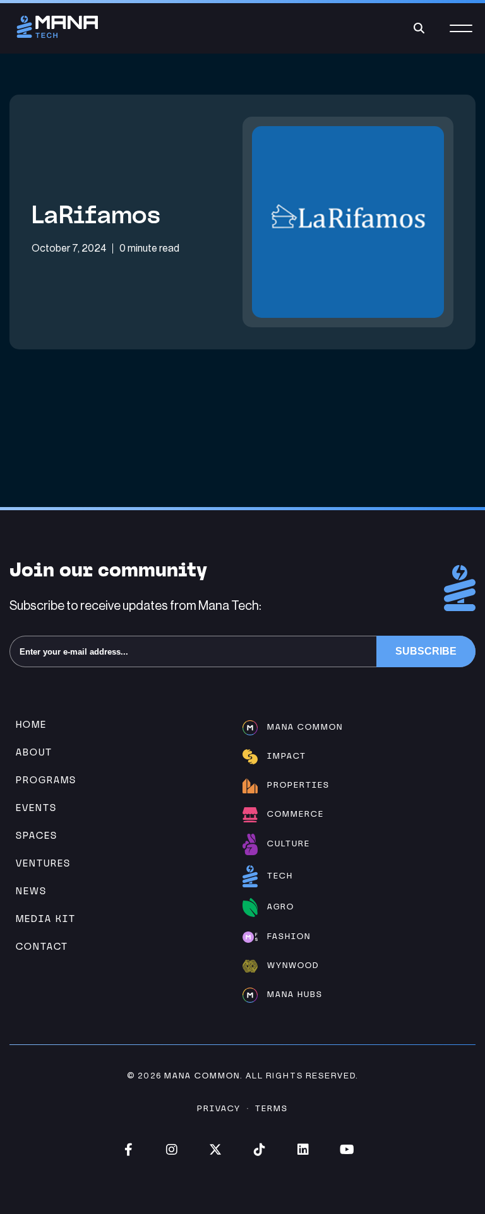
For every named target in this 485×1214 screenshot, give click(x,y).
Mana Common (202, 1075)
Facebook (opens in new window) (128, 1150)
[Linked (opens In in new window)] (303, 1150)
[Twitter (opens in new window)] (215, 1150)
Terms (271, 1108)
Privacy (219, 1108)
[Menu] (461, 35)
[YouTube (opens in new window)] (347, 1150)
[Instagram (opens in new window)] (172, 1150)
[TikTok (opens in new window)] (259, 1150)
